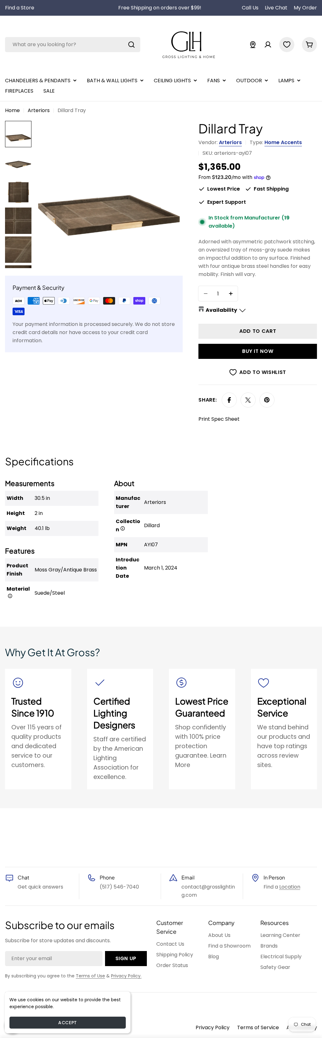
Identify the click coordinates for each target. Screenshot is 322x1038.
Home (12, 110)
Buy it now (257, 351)
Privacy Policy (213, 1027)
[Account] (268, 44)
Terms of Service (258, 1027)
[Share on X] (248, 400)
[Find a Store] (253, 44)
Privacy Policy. (126, 976)
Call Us (250, 7)
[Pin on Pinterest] (267, 400)
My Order (305, 7)
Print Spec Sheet (219, 419)
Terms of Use (90, 976)
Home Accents (283, 142)
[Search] (131, 44)
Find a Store (19, 7)
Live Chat (276, 7)
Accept (67, 1022)
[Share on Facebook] (229, 400)
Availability (221, 310)
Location (289, 886)
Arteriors (39, 110)
